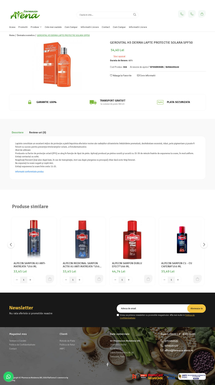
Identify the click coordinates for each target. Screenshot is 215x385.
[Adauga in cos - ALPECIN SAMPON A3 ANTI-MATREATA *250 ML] (50, 279)
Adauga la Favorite (122, 75)
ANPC (62, 348)
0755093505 (171, 341)
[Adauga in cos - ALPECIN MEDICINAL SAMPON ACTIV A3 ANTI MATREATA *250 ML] (99, 279)
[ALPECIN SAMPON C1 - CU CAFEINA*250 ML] (181, 240)
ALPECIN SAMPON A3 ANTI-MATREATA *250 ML (30, 265)
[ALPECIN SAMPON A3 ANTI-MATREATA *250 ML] (34, 240)
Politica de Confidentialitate (22, 344)
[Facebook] (107, 365)
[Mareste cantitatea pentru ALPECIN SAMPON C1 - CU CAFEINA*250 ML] (178, 280)
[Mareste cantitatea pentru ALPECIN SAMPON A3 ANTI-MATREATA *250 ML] (30, 280)
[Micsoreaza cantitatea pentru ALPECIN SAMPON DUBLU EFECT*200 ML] (115, 280)
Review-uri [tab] (37, 132)
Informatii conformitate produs (29, 171)
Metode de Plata (67, 341)
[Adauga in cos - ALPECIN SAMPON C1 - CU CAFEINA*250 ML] (197, 279)
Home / (12, 35)
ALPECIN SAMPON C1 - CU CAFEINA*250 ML (176, 265)
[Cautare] (135, 15)
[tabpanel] (57, 65)
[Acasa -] (30, 15)
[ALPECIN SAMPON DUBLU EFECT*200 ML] (132, 240)
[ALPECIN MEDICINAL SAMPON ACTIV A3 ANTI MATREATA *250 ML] (83, 240)
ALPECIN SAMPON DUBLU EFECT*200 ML (127, 265)
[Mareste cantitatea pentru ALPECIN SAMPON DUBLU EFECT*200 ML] (128, 280)
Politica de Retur (67, 344)
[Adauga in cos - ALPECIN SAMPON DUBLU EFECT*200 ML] (148, 279)
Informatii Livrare (138, 27)
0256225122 (171, 345)
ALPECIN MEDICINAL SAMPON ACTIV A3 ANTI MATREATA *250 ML (81, 265)
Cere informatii (147, 75)
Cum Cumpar (119, 27)
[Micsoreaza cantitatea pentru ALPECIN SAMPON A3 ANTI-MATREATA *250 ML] (17, 280)
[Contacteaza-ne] (182, 14)
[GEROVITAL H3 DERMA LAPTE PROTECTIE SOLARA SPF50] (57, 65)
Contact (13, 348)
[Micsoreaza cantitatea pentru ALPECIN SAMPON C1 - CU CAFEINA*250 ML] (164, 280)
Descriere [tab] (18, 132)
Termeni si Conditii (17, 341)
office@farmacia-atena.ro (178, 350)
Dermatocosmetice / (26, 35)
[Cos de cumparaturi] (202, 14)
